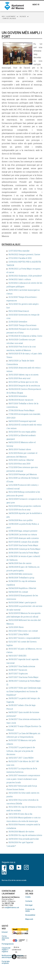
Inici (3, 16)
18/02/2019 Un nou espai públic (22, 431)
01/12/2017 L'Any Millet (18, 634)
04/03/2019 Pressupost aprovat (22, 421)
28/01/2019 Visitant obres (19, 449)
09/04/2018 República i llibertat (22, 588)
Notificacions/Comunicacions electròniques (7, 956)
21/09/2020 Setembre (17, 321)
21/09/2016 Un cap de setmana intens (25, 835)
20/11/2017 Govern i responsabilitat (24, 638)
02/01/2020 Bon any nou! (19, 378)
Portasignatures (7, 944)
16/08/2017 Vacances (17, 670)
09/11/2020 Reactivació (18, 311)
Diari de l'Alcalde (9, 18)
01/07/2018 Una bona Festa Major (23, 545)
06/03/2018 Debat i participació (22, 602)
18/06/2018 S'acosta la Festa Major (23, 552)
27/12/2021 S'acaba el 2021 (20, 258)
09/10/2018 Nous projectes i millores (24, 506)
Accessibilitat (30, 915)
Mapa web (29, 919)
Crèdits (28, 897)
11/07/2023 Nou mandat (18, 250)
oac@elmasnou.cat (12, 907)
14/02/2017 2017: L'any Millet (21, 757)
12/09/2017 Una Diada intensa (21, 666)
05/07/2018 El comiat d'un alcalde (23, 542)
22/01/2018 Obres (16, 627)
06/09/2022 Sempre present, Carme (24, 254)
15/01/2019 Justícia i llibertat (21, 460)
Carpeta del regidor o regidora (6, 949)
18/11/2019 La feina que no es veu (23, 382)
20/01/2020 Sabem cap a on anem (23, 374)
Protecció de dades (30, 910)
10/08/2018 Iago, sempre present (22, 531)
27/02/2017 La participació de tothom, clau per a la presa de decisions (20, 751)
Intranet (5, 932)
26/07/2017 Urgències (18, 673)
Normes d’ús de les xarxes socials (14, 880)
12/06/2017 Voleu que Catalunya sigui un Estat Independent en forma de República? (23, 691)
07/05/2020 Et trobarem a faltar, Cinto (25, 336)
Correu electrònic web (5, 938)
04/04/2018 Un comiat (18, 592)
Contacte (28, 901)
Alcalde (23, 16)
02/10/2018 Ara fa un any (19, 509)
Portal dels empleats (6, 962)
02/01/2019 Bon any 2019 (19, 463)
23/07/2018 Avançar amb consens (23, 538)
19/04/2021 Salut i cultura (19, 279)
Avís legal (28, 905)
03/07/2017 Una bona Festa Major (23, 677)
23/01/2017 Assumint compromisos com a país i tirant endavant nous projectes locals (23, 779)
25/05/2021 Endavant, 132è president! (25, 275)
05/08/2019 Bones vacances (20, 400)
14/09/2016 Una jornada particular (23, 839)
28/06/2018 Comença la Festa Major (24, 549)
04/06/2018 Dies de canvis (19, 563)
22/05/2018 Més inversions (20, 574)
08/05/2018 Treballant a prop (21, 577)
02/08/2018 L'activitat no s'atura (22, 534)
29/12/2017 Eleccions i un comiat (23, 631)
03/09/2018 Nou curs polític (20, 520)
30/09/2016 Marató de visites (21, 831)
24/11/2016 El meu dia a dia (20, 814)
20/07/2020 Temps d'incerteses (22, 325)
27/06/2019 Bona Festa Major (21, 410)
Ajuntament (10, 16)
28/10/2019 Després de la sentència (24, 385)
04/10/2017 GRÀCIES (17, 655)
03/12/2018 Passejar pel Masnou (22, 474)
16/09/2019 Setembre (17, 396)
